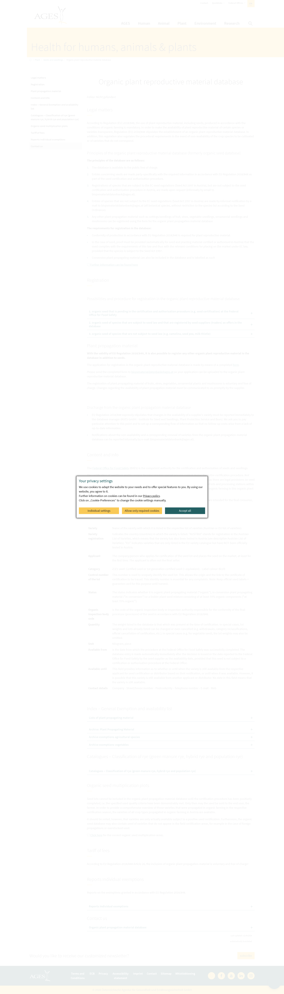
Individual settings (99, 511)
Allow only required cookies (142, 511)
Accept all (185, 511)
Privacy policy (151, 496)
